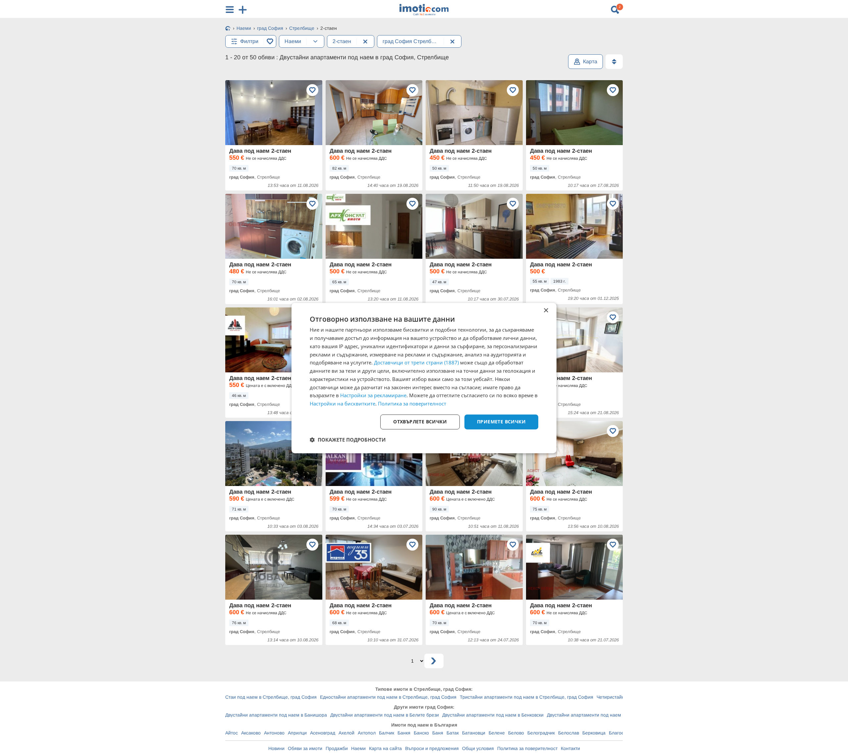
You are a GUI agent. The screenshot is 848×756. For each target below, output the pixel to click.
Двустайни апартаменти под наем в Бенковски (493, 715)
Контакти (570, 748)
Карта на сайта (385, 748)
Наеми (358, 748)
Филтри (249, 41)
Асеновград (322, 732)
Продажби (337, 748)
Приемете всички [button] (501, 421)
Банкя (404, 732)
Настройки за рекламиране (373, 395)
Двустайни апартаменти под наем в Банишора (276, 715)
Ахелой (346, 732)
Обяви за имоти (305, 748)
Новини (276, 748)
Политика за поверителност (527, 748)
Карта (590, 61)
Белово (516, 732)
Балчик (386, 732)
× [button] (545, 310)
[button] (348, 439)
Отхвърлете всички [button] (420, 421)
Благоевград (622, 732)
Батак (453, 732)
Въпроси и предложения (432, 748)
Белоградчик (541, 732)
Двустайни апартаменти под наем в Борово (594, 715)
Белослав (568, 732)
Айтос (231, 732)
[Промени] (315, 41)
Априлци (297, 732)
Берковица (594, 732)
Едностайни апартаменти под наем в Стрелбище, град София (388, 697)
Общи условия (478, 748)
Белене (497, 732)
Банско (421, 732)
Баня (437, 732)
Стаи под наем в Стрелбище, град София (271, 697)
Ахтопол (367, 732)
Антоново (274, 732)
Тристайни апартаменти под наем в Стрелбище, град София (526, 697)
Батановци (473, 732)
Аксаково (251, 732)
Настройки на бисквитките (342, 403)
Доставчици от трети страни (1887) (416, 362)
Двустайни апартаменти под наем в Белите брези (384, 715)
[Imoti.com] (228, 29)
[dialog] (424, 378)
